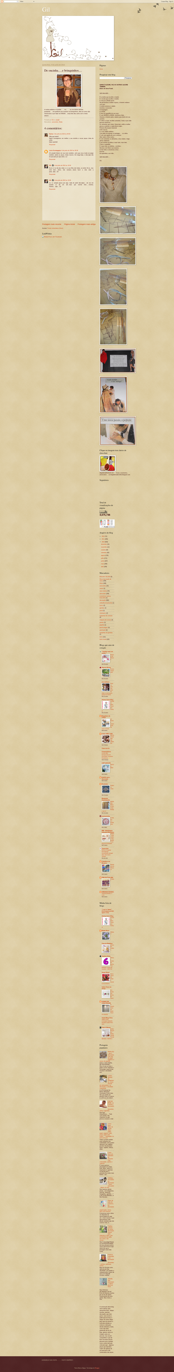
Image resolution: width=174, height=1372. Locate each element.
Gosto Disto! (105, 972)
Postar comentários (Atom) (55, 228)
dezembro (104, 544)
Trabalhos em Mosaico (106, 862)
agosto (103, 555)
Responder (52, 144)
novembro (104, 547)
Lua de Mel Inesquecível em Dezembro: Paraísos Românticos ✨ (107, 756)
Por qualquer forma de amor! (112, 994)
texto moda (103, 639)
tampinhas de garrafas (106, 632)
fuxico (101, 605)
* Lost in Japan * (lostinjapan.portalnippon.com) (108, 911)
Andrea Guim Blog (107, 699)
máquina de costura (105, 620)
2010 (103, 542)
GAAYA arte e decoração (106, 778)
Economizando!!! (112, 670)
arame (101, 588)
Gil (46, 9)
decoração (103, 600)
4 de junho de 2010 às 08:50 (62, 134)
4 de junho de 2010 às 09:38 (69, 150)
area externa (103, 591)
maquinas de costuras (106, 615)
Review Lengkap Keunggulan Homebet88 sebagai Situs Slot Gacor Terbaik (107, 853)
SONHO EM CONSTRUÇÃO (106, 1002)
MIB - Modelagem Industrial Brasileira (108, 831)
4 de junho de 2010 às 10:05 (62, 180)
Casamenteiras (106, 751)
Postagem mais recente (51, 224)
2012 (103, 536)
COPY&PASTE (106, 763)
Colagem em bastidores (112, 821)
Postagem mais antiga (87, 224)
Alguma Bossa (106, 667)
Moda (60, 122)
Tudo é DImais (106, 1027)
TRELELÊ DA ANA (107, 877)
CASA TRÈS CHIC (107, 734)
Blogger (97, 1368)
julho (102, 558)
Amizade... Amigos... (112, 947)
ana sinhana (105, 682)
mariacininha (106, 816)
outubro (103, 550)
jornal (101, 610)
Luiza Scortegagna (55, 150)
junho (103, 561)
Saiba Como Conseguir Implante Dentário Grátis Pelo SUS (107, 1022)
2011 (103, 539)
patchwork (103, 630)
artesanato (103, 593)
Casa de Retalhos (107, 943)
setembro (104, 552)
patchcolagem (104, 627)
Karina (51, 134)
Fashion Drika (106, 956)
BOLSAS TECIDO (105, 576)
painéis (102, 622)
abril (102, 566)
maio (102, 564)
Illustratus (105, 784)
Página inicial (69, 224)
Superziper (105, 848)
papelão (102, 625)
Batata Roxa (105, 930)
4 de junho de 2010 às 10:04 (62, 165)
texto (101, 637)
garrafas (102, 608)
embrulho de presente (106, 603)
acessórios (55, 122)
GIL (50, 165)
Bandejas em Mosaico (112, 867)
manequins (103, 613)
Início (101, 69)
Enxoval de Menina (112, 657)
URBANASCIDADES (108, 892)
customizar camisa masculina (105, 596)
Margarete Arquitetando (106, 799)
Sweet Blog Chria (107, 1018)
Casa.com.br (106, 748)
